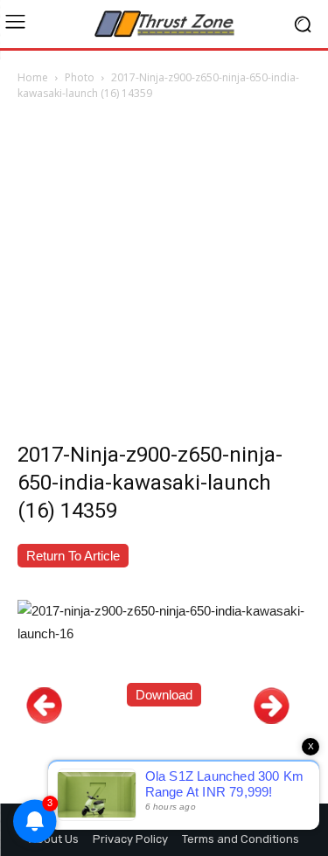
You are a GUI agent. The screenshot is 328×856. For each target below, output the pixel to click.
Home (32, 77)
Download (164, 694)
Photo (79, 77)
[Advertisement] (164, 276)
